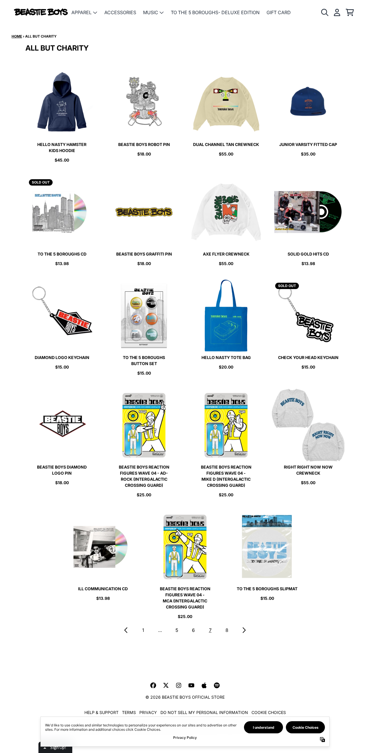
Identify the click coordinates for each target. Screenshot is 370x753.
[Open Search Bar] (324, 12)
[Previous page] (126, 630)
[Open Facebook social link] (153, 685)
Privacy (148, 712)
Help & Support (101, 712)
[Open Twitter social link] (166, 685)
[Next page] (243, 630)
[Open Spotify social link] (216, 685)
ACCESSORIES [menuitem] (120, 12)
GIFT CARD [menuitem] (279, 12)
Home (17, 36)
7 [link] (210, 630)
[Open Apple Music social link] (204, 685)
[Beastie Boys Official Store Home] (41, 12)
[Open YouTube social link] (191, 685)
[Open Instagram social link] (178, 685)
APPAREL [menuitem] (81, 12)
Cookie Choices (268, 712)
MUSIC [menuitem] (150, 12)
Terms (129, 712)
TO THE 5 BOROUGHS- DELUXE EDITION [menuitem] (215, 12)
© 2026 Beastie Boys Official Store (185, 697)
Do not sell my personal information (204, 712)
